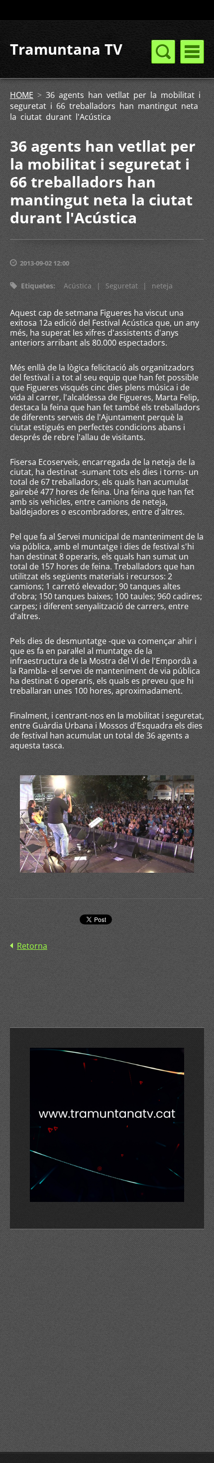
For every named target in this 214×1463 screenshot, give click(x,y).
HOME (21, 95)
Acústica (78, 285)
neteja (162, 285)
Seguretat (122, 285)
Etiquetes (37, 285)
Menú (192, 52)
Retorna (32, 945)
